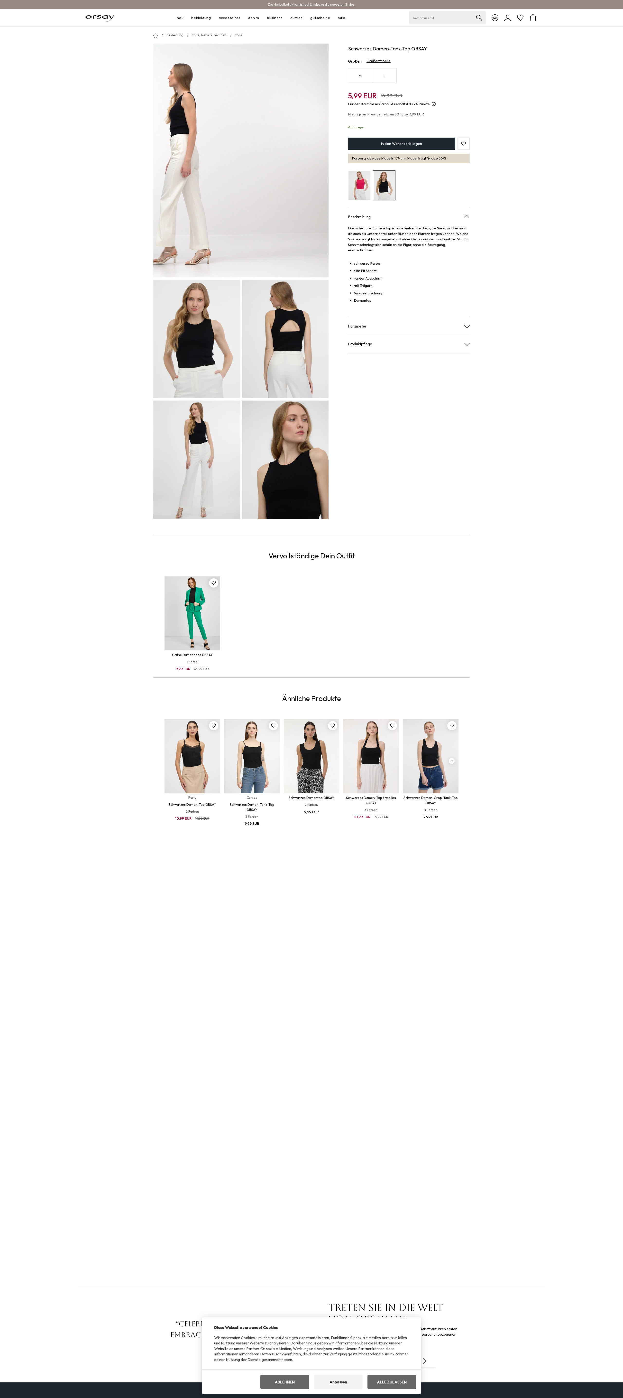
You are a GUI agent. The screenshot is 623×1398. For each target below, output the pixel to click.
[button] (464, 144)
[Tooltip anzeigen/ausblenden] (434, 104)
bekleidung (175, 35)
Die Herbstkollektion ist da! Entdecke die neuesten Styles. (311, 4)
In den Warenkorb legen (401, 143)
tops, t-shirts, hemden (209, 35)
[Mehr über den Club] (495, 17)
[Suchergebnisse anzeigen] (479, 18)
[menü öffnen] (184, 18)
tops (238, 35)
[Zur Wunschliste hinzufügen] (213, 583)
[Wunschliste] (520, 17)
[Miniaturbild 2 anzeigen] (285, 339)
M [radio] (360, 75)
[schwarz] (384, 185)
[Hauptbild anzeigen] (241, 160)
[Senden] (425, 1361)
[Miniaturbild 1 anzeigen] (196, 339)
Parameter (357, 326)
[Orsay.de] (100, 18)
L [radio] (384, 75)
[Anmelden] (507, 17)
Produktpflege (360, 343)
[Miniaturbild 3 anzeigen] (196, 460)
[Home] (155, 35)
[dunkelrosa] (359, 185)
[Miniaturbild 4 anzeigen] (285, 460)
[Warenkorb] (533, 17)
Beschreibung (359, 216)
